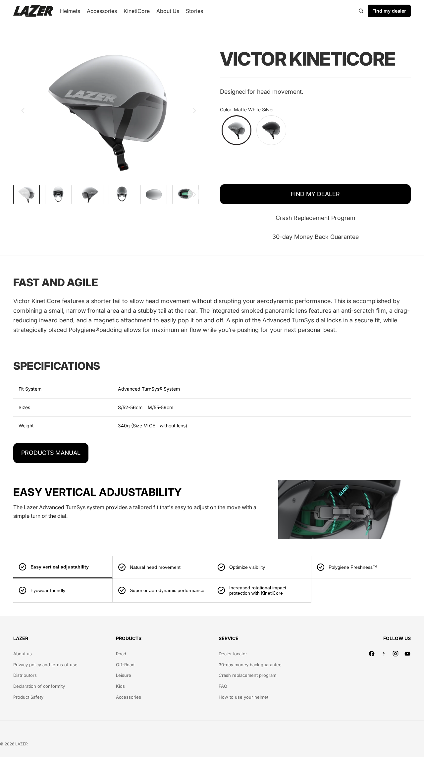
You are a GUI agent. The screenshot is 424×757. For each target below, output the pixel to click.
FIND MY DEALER (315, 193)
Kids (120, 686)
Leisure (123, 675)
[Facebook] (371, 653)
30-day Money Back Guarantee (315, 236)
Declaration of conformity (39, 686)
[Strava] (383, 653)
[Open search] (361, 11)
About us (22, 653)
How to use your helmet (243, 697)
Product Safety (28, 697)
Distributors (25, 675)
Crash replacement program (247, 675)
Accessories (128, 697)
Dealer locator (233, 653)
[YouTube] (407, 653)
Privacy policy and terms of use (45, 664)
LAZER (21, 743)
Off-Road (125, 664)
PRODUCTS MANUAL (50, 452)
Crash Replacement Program (315, 217)
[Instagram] (395, 653)
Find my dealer (389, 11)
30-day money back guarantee (250, 664)
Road (121, 653)
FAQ (223, 686)
